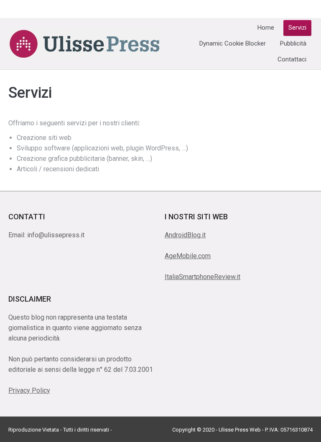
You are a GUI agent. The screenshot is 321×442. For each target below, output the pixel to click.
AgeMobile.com (188, 256)
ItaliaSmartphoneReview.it (202, 277)
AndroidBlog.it (185, 235)
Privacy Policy (29, 390)
